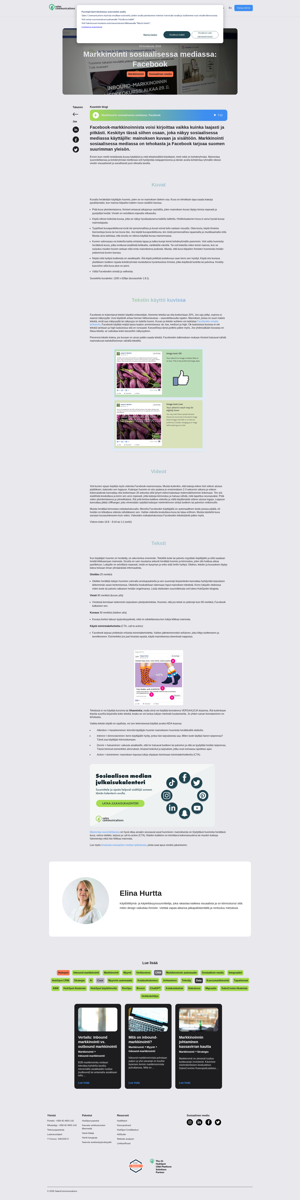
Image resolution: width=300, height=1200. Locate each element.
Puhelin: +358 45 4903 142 (60, 1120)
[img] (215, 115)
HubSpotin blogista (207, 588)
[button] (96, 115)
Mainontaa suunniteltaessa (105, 832)
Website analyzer (125, 1139)
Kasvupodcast (124, 1125)
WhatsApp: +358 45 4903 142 (62, 1125)
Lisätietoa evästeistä (92, 27)
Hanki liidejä (88, 1133)
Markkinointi (136, 74)
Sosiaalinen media (160, 74)
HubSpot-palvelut (90, 1120)
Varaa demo (243, 8)
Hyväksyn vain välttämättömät (205, 34)
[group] (158, 115)
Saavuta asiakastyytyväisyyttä (96, 1142)
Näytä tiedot (150, 34)
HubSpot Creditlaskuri (128, 1130)
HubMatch (122, 1120)
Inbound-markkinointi (91, 1055)
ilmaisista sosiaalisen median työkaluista (123, 845)
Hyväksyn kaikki (177, 34)
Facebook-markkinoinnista (117, 127)
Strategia (202, 1051)
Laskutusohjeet (54, 1134)
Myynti (151, 1047)
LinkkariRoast (123, 1143)
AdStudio (121, 1134)
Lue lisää (83, 1082)
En (230, 8)
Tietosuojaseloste (55, 1130)
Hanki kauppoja (89, 1137)
